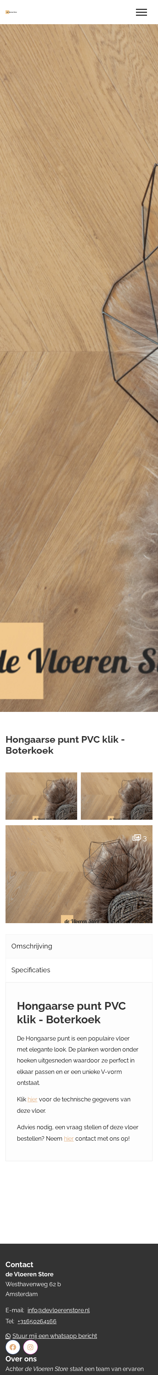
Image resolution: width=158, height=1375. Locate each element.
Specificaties (30, 970)
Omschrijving (31, 946)
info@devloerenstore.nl (59, 1310)
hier (32, 1099)
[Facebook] (13, 1347)
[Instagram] (30, 1347)
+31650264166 (37, 1321)
